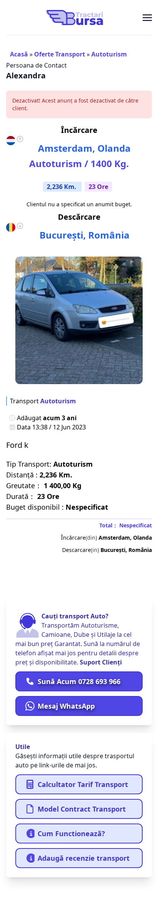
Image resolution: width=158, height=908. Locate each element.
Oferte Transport (59, 54)
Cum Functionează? (71, 833)
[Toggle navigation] (147, 17)
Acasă (19, 54)
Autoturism (109, 54)
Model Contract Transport (82, 809)
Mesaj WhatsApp (66, 706)
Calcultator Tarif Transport (83, 784)
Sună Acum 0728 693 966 (79, 681)
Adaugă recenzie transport (84, 858)
